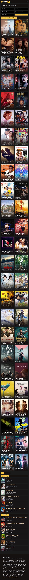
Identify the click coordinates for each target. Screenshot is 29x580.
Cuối (8, 473)
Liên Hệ (4, 577)
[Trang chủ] (5, 2)
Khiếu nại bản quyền (12, 577)
